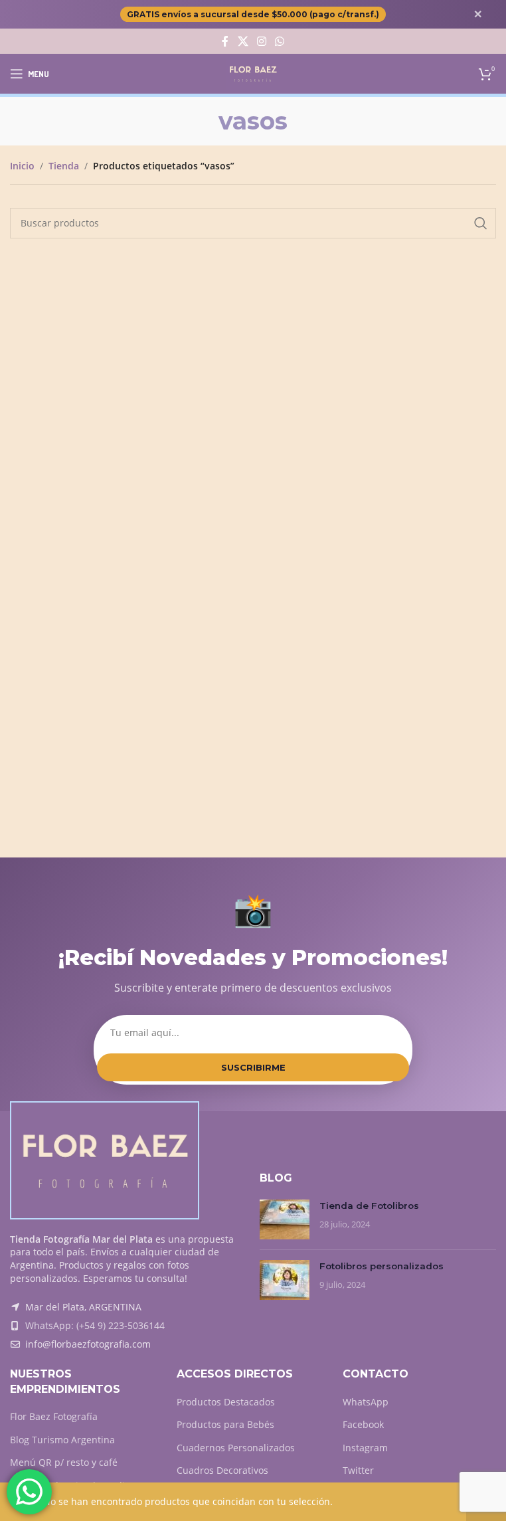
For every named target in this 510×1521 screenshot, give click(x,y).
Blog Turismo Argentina (62, 1439)
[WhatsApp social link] (280, 41)
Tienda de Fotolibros (369, 1205)
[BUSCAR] (481, 223)
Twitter (358, 1470)
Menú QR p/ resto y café (64, 1462)
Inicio (22, 165)
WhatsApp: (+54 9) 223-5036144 (95, 1325)
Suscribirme (253, 1067)
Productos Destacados (226, 1401)
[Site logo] (253, 72)
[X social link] (242, 41)
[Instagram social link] (261, 41)
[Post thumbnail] (284, 1219)
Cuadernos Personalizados (236, 1447)
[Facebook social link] (225, 41)
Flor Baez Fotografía (54, 1416)
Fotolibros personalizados (381, 1266)
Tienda (63, 165)
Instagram (365, 1447)
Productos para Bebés (225, 1424)
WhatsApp (365, 1401)
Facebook (363, 1424)
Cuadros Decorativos (222, 1470)
